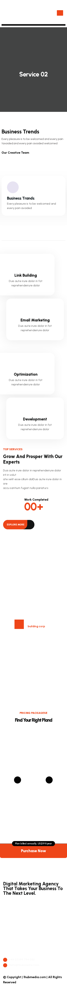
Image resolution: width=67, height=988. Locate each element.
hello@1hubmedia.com (23, 965)
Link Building (25, 275)
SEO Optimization (17, 915)
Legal (9, 951)
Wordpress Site (15, 937)
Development (35, 419)
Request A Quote (16, 944)
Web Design (13, 922)
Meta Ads (12, 908)
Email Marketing (35, 320)
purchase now (33, 850)
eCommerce (13, 930)
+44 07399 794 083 (21, 959)
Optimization (26, 374)
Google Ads (13, 901)
